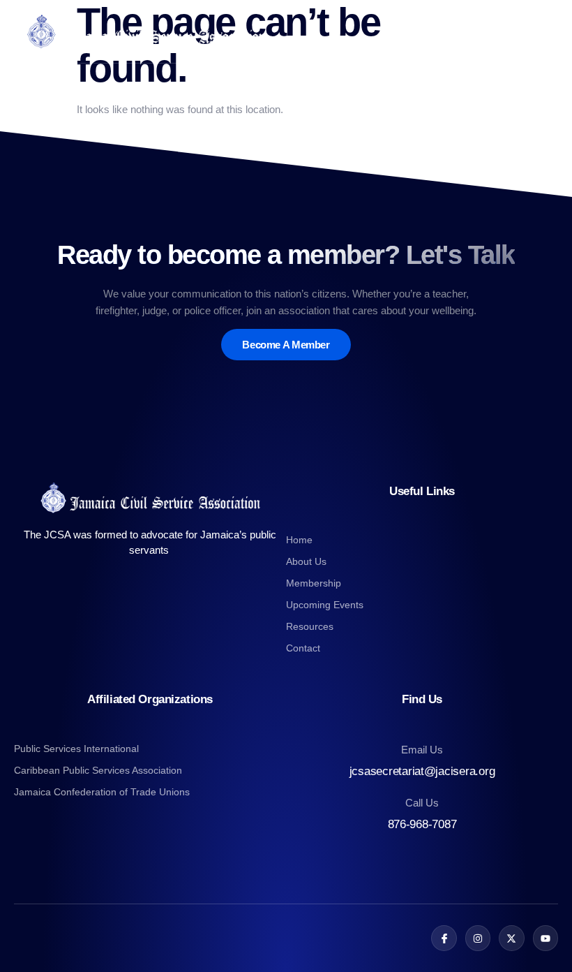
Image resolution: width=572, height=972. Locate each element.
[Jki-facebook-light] (443, 937)
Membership (313, 583)
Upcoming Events (324, 604)
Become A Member (285, 345)
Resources (309, 626)
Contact (303, 648)
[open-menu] (549, 31)
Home (299, 539)
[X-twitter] (511, 937)
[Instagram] (477, 937)
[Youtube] (545, 937)
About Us (306, 561)
